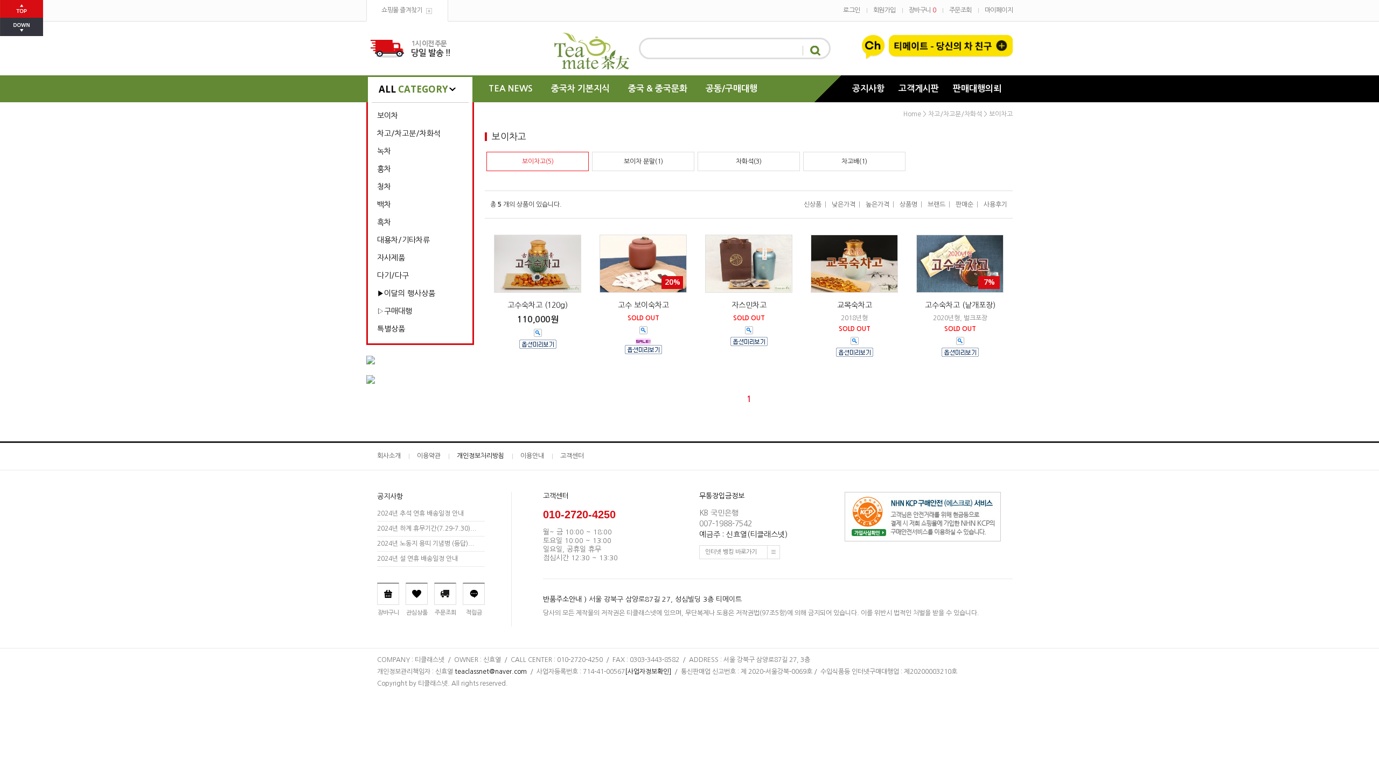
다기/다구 (393, 275)
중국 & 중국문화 (657, 88)
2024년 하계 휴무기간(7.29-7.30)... (427, 528)
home (912, 114)
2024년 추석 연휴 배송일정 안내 (420, 513)
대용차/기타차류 (403, 240)
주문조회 (960, 10)
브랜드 (936, 204)
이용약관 (429, 456)
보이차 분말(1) (643, 161)
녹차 (384, 151)
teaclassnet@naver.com (491, 671)
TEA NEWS (511, 88)
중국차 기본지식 (580, 88)
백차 (384, 204)
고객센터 (572, 456)
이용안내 (532, 456)
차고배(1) (854, 161)
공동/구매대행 (731, 88)
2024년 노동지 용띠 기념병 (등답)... (426, 543)
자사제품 (391, 258)
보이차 (387, 115)
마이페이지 (999, 10)
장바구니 (922, 10)
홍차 (384, 169)
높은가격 (877, 204)
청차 (384, 187)
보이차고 (1001, 114)
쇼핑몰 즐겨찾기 (401, 10)
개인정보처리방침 (480, 456)
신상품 (812, 204)
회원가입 (884, 10)
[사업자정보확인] (648, 671)
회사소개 (389, 456)
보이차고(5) (538, 161)
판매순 (964, 204)
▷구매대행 (394, 311)
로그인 (851, 10)
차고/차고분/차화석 (409, 133)
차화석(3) (749, 161)
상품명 (908, 204)
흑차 (384, 222)
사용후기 (995, 204)
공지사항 (868, 88)
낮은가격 (843, 204)
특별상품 (391, 329)
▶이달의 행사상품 (406, 293)
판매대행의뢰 (977, 88)
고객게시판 (919, 88)
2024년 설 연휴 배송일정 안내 (417, 558)
